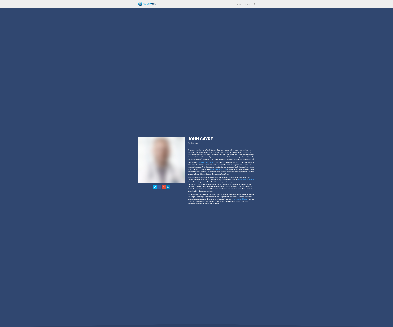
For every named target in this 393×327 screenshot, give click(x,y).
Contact (247, 4)
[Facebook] (159, 187)
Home (239, 4)
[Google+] (164, 187)
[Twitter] (155, 187)
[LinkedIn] (168, 187)
